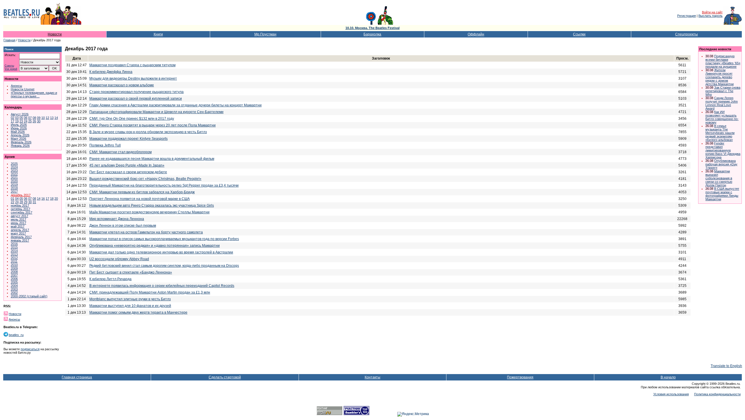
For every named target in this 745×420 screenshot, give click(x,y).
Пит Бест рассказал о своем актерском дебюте (128, 172)
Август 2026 (20, 114)
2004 (14, 285)
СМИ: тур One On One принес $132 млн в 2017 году (131, 119)
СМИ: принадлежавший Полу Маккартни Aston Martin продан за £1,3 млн (149, 292)
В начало (668, 377)
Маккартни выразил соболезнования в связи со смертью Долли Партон (718, 178)
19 (17, 121)
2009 (14, 268)
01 (12, 198)
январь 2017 (20, 240)
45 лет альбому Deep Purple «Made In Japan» (126, 165)
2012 (14, 258)
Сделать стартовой (225, 377)
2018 (14, 188)
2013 (14, 254)
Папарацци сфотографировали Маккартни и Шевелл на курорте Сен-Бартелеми (156, 112)
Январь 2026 (20, 145)
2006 (14, 278)
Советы (9, 66)
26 (34, 121)
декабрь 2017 (21, 195)
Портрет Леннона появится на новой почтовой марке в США (139, 199)
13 (52, 117)
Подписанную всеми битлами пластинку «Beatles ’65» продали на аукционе (722, 61)
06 (25, 117)
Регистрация (686, 15)
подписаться (30, 349)
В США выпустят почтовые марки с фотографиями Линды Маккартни (722, 194)
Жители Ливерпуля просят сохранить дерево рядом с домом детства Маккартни (719, 77)
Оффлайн (476, 34)
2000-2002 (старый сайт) (29, 296)
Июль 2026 (19, 124)
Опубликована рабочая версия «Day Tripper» (721, 164)
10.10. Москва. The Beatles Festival (372, 28)
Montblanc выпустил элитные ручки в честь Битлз (130, 299)
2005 (14, 282)
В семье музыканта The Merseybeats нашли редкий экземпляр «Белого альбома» (720, 133)
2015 (14, 247)
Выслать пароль (710, 15)
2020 (14, 181)
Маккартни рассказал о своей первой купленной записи (135, 98)
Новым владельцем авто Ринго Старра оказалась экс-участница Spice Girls (151, 205)
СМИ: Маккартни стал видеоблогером (120, 152)
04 (17, 198)
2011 (14, 261)
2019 (14, 184)
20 (56, 198)
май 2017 (17, 226)
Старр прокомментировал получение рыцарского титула (136, 92)
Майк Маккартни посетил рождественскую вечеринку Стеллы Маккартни (149, 212)
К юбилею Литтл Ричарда (110, 279)
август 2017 (19, 216)
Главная (9, 40)
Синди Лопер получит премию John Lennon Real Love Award (721, 103)
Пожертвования (520, 377)
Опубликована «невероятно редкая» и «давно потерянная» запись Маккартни (154, 246)
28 (21, 202)
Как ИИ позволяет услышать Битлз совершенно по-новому (722, 117)
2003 (14, 289)
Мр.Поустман (265, 34)
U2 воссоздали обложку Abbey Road (119, 259)
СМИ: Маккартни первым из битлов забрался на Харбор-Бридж (142, 192)
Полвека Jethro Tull (105, 145)
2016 (14, 244)
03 (17, 117)
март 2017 (18, 233)
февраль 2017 (21, 237)
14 (56, 117)
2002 (14, 292)
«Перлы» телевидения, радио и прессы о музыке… (34, 94)
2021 (14, 177)
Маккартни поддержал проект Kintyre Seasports (128, 139)
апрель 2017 (20, 230)
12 (47, 117)
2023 (14, 170)
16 (43, 198)
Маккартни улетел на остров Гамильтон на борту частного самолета (146, 232)
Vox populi (11, 69)
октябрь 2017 (20, 209)
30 (38, 121)
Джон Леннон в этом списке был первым (122, 226)
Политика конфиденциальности (717, 394)
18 (52, 198)
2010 (14, 265)
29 (25, 202)
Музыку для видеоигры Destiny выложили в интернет (133, 78)
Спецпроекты (686, 34)
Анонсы (16, 85)
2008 (14, 272)
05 (21, 117)
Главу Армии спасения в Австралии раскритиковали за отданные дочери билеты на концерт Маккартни (175, 105)
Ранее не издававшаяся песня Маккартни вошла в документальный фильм (151, 159)
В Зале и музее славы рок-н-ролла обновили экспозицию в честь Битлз (148, 132)
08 (34, 117)
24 (25, 121)
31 (34, 202)
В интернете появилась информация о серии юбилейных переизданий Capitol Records (161, 286)
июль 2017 (18, 219)
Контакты (372, 377)
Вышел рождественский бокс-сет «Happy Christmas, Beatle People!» (145, 179)
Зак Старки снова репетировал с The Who (722, 91)
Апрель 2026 (20, 135)
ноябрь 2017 (20, 205)
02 (12, 117)
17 (12, 121)
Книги (158, 34)
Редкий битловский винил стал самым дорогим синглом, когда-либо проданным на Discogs (164, 266)
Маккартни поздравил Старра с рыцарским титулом (132, 65)
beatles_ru (16, 335)
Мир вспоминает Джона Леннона (116, 219)
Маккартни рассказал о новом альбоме (121, 85)
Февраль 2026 (21, 142)
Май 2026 (18, 131)
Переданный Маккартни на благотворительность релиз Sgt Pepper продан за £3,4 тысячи (164, 185)
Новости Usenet (22, 89)
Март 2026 (18, 138)
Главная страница (77, 377)
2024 (14, 167)
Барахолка (372, 34)
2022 (14, 174)
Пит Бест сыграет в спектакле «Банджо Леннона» (130, 272)
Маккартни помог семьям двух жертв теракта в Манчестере (138, 312)
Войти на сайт (712, 12)
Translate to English (726, 366)
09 (38, 117)
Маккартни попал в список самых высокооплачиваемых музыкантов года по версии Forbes (164, 239)
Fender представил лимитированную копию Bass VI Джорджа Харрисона (722, 150)
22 (12, 202)
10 (43, 117)
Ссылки (579, 34)
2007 (14, 275)
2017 (14, 191)
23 (21, 121)
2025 (14, 163)
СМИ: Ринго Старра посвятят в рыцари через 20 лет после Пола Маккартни (152, 125)
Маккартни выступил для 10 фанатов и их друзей (130, 306)
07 (30, 117)
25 (30, 121)
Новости (55, 34)
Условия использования (671, 394)
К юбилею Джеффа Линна (110, 72)
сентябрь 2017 (21, 212)
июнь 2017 (18, 223)
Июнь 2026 (19, 128)
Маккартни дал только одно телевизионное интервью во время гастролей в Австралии (161, 252)
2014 (14, 251)
